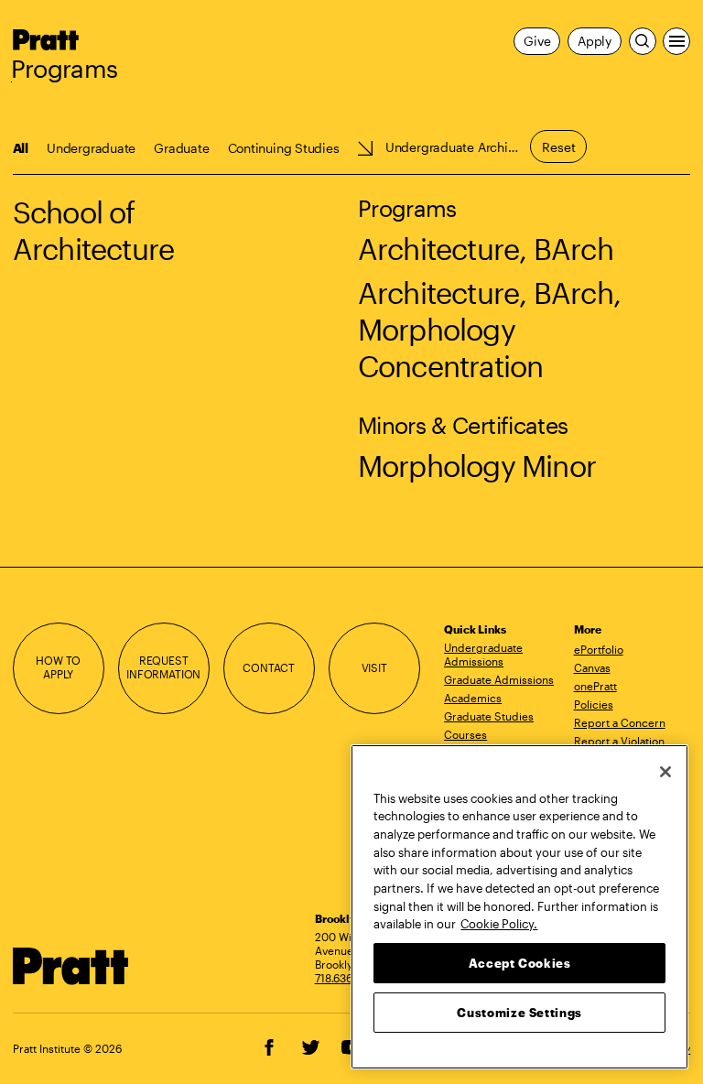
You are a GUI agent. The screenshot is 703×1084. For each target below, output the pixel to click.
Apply (594, 41)
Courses (465, 734)
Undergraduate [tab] (91, 148)
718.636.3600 (349, 977)
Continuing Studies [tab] (284, 148)
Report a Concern (619, 722)
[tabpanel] (351, 315)
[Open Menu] (676, 41)
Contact (269, 668)
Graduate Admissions (499, 679)
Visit (374, 668)
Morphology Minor (477, 465)
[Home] (71, 966)
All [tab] (20, 148)
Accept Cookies (520, 963)
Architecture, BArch (485, 249)
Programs (64, 68)
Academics (473, 697)
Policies (593, 704)
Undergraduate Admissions (483, 654)
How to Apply (58, 667)
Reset (558, 147)
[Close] (665, 772)
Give (537, 41)
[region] (519, 906)
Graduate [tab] (181, 148)
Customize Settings (519, 1012)
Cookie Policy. (498, 923)
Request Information (163, 667)
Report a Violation (619, 740)
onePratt (595, 685)
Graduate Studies (489, 716)
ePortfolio (598, 649)
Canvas (592, 667)
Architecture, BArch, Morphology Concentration (489, 329)
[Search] (642, 41)
